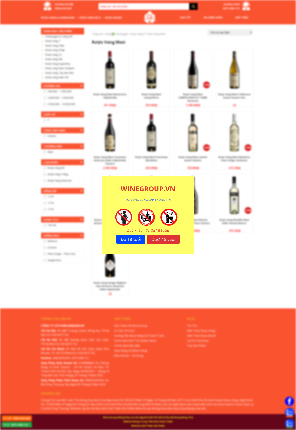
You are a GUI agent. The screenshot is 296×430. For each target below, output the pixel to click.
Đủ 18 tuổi (131, 239)
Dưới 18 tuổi (163, 239)
